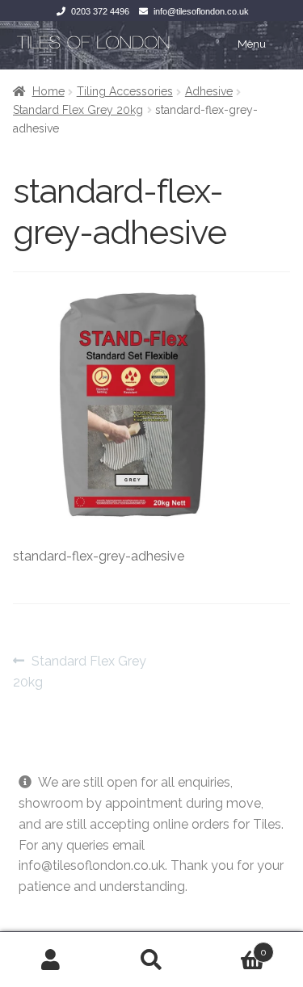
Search (151, 959)
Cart (234, 946)
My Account (50, 959)
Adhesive (209, 91)
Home (48, 91)
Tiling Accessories (125, 91)
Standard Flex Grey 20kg (78, 109)
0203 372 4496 (100, 11)
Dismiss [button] (42, 907)
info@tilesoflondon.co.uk (201, 11)
